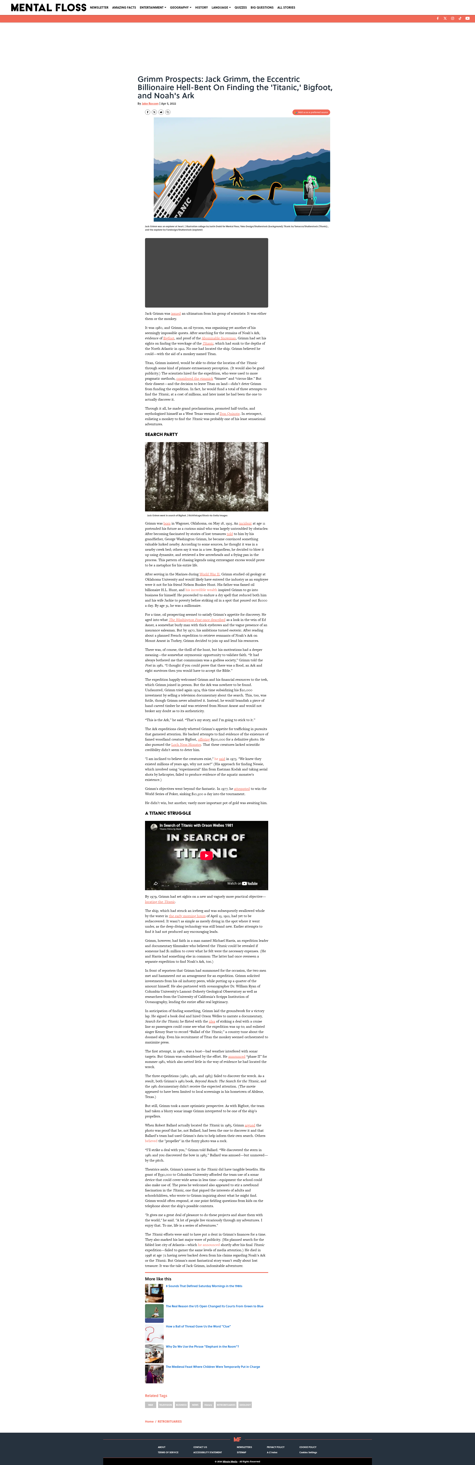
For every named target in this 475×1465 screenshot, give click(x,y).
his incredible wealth (201, 589)
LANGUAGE (220, 7)
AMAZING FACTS (124, 7)
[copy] (167, 112)
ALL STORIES (286, 7)
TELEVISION (165, 1405)
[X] (445, 18)
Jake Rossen (150, 103)
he (219, 758)
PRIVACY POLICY (275, 1447)
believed (151, 1140)
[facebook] (438, 18)
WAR (150, 1405)
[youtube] (467, 18)
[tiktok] (460, 18)
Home (149, 1421)
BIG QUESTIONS (262, 7)
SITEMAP (241, 1452)
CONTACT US (200, 1447)
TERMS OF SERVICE (168, 1452)
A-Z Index (272, 1452)
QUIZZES (241, 7)
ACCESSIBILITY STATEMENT (207, 1452)
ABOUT (161, 1447)
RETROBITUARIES (226, 1405)
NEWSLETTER (99, 7)
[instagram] (452, 18)
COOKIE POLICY (307, 1447)
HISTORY (201, 7)
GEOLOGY (245, 1405)
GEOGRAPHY (179, 7)
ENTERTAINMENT (151, 7)
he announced (209, 1244)
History (208, 1405)
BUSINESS (181, 1405)
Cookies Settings (308, 1452)
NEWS (195, 1405)
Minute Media (230, 1461)
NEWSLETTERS (244, 1447)
